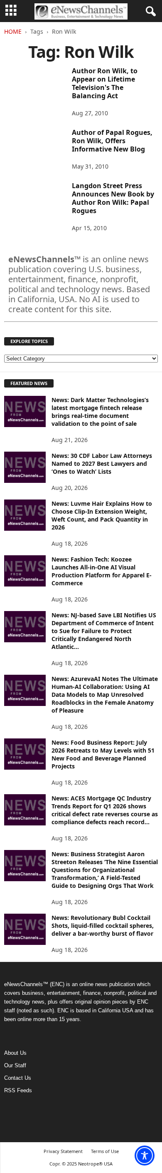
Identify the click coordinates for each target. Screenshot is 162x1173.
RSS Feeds (18, 1090)
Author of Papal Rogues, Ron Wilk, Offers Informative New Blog (112, 141)
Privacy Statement (63, 1151)
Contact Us (17, 1078)
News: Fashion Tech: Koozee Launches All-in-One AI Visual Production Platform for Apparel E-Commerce (102, 571)
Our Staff (15, 1065)
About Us (15, 1053)
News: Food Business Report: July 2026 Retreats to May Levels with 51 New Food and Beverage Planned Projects (103, 754)
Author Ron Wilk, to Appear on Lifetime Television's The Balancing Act (104, 83)
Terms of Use (105, 1151)
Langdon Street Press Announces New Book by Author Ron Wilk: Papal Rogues (113, 198)
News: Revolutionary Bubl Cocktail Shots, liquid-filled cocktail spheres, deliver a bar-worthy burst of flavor (103, 925)
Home (13, 31)
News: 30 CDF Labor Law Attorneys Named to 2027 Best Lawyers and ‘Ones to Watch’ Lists (102, 463)
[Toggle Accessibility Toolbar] (144, 1155)
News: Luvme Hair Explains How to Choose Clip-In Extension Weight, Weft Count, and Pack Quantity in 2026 (102, 515)
